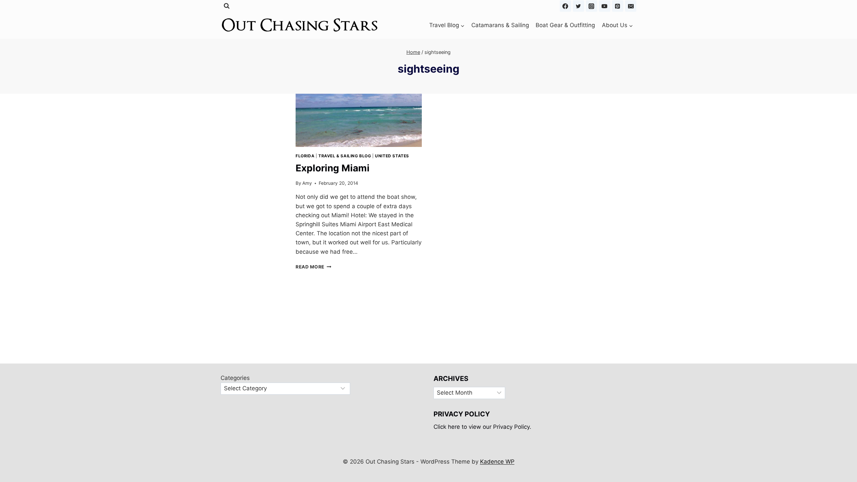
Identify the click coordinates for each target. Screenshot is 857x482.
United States (392, 155)
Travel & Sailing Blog (344, 155)
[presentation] (359, 120)
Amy (307, 183)
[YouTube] (604, 6)
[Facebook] (565, 6)
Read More (313, 266)
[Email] (630, 6)
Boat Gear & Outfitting (565, 25)
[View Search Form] (227, 6)
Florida (305, 155)
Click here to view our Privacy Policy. (482, 426)
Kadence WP (497, 461)
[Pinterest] (617, 6)
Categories (235, 378)
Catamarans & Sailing (500, 25)
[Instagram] (591, 6)
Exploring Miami (333, 168)
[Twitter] (578, 6)
